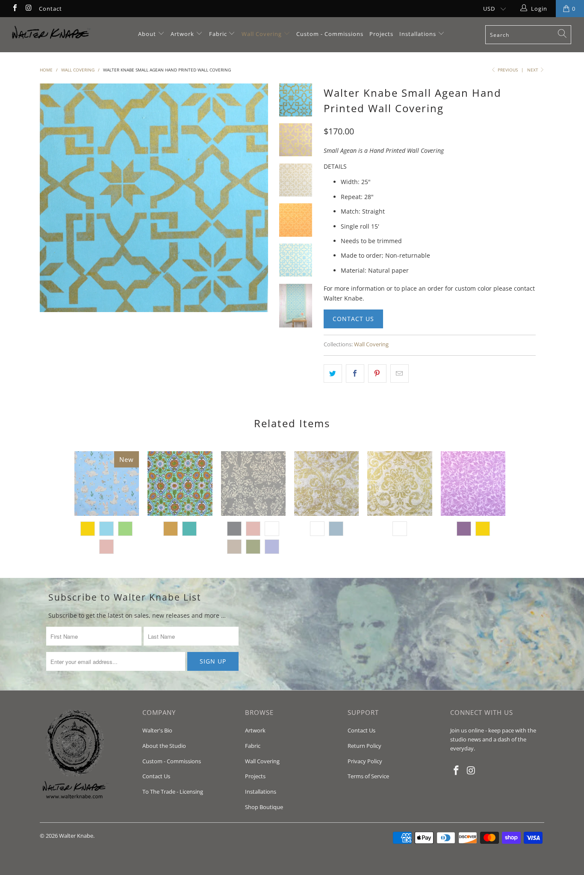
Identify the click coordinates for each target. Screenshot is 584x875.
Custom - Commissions (329, 34)
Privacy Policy (365, 761)
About (148, 34)
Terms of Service (368, 776)
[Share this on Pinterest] (377, 373)
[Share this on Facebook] (355, 373)
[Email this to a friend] (399, 373)
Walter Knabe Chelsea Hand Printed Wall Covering (473, 483)
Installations (418, 34)
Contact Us (353, 319)
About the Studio (164, 746)
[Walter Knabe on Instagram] (28, 8)
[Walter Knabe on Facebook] (14, 8)
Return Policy (364, 746)
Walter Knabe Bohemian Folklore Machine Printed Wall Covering (179, 483)
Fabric (218, 34)
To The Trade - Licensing (172, 791)
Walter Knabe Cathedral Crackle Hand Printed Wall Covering (326, 483)
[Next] (256, 197)
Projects (381, 34)
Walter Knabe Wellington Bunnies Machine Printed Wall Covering (106, 483)
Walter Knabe (76, 835)
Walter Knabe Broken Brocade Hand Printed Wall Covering (253, 483)
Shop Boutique (264, 807)
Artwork (182, 34)
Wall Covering (262, 34)
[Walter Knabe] (51, 34)
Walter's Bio (157, 730)
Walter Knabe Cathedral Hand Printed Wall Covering (399, 483)
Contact (50, 8)
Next (533, 70)
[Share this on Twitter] (333, 373)
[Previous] (52, 197)
